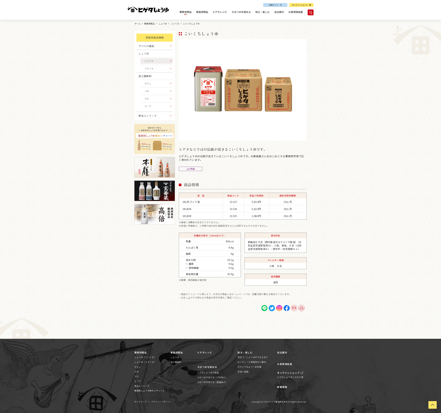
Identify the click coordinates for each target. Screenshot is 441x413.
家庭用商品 (202, 12)
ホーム (137, 23)
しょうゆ (162, 23)
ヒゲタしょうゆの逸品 (208, 372)
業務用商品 (186, 12)
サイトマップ (140, 401)
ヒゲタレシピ (220, 12)
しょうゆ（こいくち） (145, 357)
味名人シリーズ (148, 115)
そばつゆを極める (241, 12)
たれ (147, 98)
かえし (148, 83)
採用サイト (274, 5)
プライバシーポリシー (161, 401)
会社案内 (279, 12)
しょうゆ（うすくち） (145, 361)
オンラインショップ (300, 5)
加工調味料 (176, 361)
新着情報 (282, 387)
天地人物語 (243, 371)
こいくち (175, 23)
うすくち (149, 68)
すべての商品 (146, 46)
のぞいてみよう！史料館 (249, 366)
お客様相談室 (295, 12)
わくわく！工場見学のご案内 (252, 361)
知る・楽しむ (262, 12)
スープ (148, 106)
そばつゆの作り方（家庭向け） (212, 382)
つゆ (147, 91)
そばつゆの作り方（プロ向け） (212, 377)
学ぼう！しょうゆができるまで (253, 357)
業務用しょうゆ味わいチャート (149, 390)
